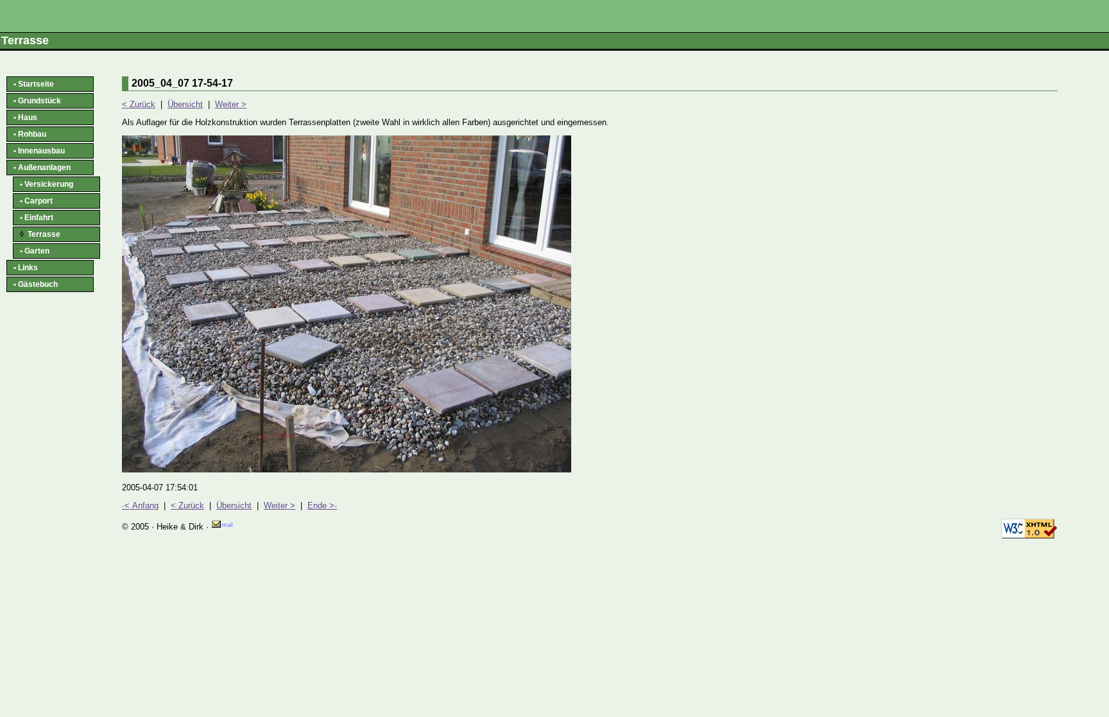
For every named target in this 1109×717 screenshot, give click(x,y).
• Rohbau (29, 134)
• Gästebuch (35, 284)
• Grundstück (37, 100)
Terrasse (40, 234)
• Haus (25, 117)
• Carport (36, 200)
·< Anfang (140, 505)
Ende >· (322, 505)
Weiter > (230, 104)
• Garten (34, 250)
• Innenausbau (39, 150)
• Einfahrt (36, 217)
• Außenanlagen (42, 167)
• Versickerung (46, 184)
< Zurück (138, 104)
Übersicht (185, 104)
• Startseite (33, 84)
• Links (25, 267)
